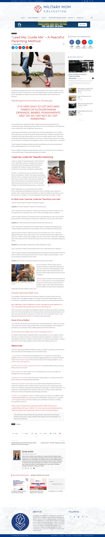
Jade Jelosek (72, 78)
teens (18, 361)
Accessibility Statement (39, 1)
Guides (43, 17)
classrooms (26, 361)
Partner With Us (14, 1)
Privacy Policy (68, 535)
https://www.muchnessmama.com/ (29, 454)
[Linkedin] (87, 1)
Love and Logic (15, 355)
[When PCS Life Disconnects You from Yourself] (72, 105)
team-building (41, 280)
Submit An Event (23, 1)
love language (15, 399)
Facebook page (24, 359)
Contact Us (30, 1)
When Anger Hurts (17, 371)
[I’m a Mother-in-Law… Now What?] (56, 484)
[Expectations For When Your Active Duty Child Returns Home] (72, 90)
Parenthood (14, 33)
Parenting (18, 424)
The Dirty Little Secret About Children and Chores (25, 365)
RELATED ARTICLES (21, 475)
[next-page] (15, 496)
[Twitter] (92, 1)
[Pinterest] (90, 1)
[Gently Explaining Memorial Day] (72, 113)
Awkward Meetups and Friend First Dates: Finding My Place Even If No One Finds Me (23, 443)
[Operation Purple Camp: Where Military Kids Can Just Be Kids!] (38, 484)
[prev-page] (12, 496)
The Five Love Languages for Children (22, 395)
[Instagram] (85, 1)
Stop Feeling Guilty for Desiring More (78, 75)
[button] (92, 18)
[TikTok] (31, 468)
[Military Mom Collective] (52, 9)
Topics (22, 17)
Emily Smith (17, 44)
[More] (59, 433)
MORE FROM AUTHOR (40, 475)
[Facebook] (82, 1)
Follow (78, 40)
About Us (70, 17)
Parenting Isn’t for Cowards (19, 377)
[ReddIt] (27, 47)
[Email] (30, 47)
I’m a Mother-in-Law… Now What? (55, 491)
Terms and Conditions (77, 535)
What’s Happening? (33, 17)
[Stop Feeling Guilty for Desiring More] (81, 66)
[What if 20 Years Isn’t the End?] (72, 98)
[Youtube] (34, 468)
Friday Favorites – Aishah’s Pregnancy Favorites (53, 443)
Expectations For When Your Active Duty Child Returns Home (85, 90)
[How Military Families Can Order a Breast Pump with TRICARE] (19, 484)
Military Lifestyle (72, 71)
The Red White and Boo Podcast (57, 17)
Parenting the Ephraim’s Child (20, 383)
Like (72, 40)
